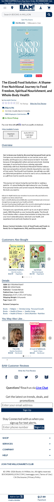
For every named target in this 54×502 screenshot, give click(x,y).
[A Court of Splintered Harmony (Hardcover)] (38, 335)
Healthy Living (30, 311)
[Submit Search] (49, 14)
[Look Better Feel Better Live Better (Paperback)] (17, 256)
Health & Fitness (16, 311)
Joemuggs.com (31, 474)
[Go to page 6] (31, 277)
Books (5, 309)
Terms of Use (45, 474)
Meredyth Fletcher (10, 100)
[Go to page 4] (27, 277)
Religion (13, 309)
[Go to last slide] (4, 259)
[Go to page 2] (24, 277)
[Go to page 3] (26, 277)
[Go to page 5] (29, 277)
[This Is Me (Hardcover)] (16, 335)
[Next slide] (49, 259)
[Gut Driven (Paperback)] (37, 256)
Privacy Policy (34, 477)
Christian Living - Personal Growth (31, 309)
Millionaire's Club (34, 23)
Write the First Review (38, 104)
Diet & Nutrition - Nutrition (35, 313)
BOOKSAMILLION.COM (13, 474)
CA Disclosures (20, 477)
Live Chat (42, 387)
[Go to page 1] (22, 277)
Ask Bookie (20, 23)
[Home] (27, 8)
